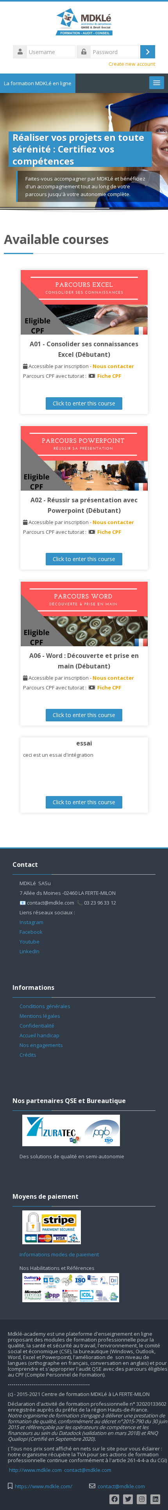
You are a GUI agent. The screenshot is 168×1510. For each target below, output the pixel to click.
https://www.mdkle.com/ (43, 1486)
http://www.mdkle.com (35, 1470)
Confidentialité (37, 1025)
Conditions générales (45, 1006)
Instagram (31, 922)
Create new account (132, 64)
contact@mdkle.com (87, 1470)
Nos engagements (41, 1045)
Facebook (31, 931)
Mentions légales (40, 1015)
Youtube (29, 941)
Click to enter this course (84, 403)
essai (84, 743)
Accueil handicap (39, 1035)
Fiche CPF (109, 375)
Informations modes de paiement (59, 1254)
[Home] (84, 22)
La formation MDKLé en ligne (37, 83)
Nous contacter (113, 366)
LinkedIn (29, 951)
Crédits (28, 1054)
